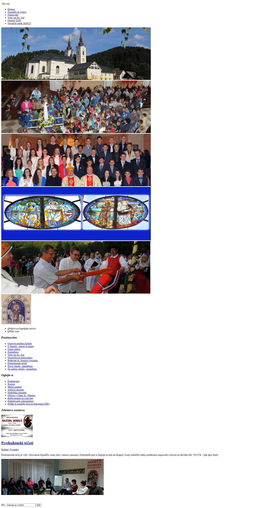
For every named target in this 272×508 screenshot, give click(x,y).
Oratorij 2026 (14, 20)
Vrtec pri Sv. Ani (16, 17)
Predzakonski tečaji (17, 363)
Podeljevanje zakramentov (21, 401)
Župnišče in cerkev (17, 12)
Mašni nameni (15, 387)
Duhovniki (13, 15)
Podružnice (13, 352)
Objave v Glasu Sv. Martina (21, 395)
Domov (11, 9)
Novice (11, 384)
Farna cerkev (14, 349)
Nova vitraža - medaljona (20, 366)
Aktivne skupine (16, 389)
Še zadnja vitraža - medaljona (22, 369)
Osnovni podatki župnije (20, 343)
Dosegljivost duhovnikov (20, 357)
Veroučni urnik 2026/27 (19, 23)
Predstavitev (14, 381)
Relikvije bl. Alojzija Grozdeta (23, 360)
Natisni (5, 449)
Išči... (4, 505)
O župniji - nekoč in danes (21, 346)
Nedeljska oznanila (17, 392)
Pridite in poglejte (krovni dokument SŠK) (29, 404)
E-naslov (14, 449)
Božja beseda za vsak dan (20, 398)
